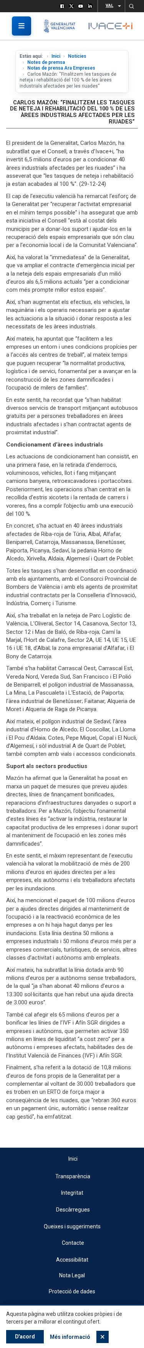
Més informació (70, 1337)
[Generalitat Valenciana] (62, 26)
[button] (131, 6)
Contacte (73, 1243)
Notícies (77, 56)
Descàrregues (73, 1210)
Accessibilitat (72, 1260)
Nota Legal (72, 1275)
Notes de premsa (46, 62)
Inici (55, 56)
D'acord (25, 1336)
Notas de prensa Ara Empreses (61, 68)
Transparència (72, 1176)
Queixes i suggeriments (72, 1226)
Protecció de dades (72, 1291)
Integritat (72, 1193)
